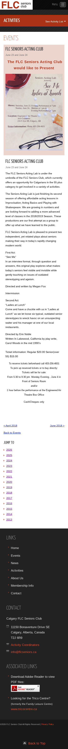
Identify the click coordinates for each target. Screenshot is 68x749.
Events (15, 555)
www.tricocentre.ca (24, 709)
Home (15, 548)
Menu (55, 4)
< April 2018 (10, 425)
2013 (9, 519)
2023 (9, 465)
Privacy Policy (47, 724)
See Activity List (54, 21)
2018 (9, 492)
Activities (17, 570)
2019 (9, 487)
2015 (9, 508)
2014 (9, 514)
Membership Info (22, 585)
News (14, 563)
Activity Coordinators (25, 645)
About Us (17, 578)
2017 (9, 498)
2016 (9, 503)
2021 (9, 476)
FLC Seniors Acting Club (24, 49)
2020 (9, 481)
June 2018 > (57, 425)
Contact (16, 593)
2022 (9, 471)
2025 (9, 455)
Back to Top (36, 743)
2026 (9, 449)
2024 (9, 460)
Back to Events (12, 432)
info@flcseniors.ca (23, 652)
